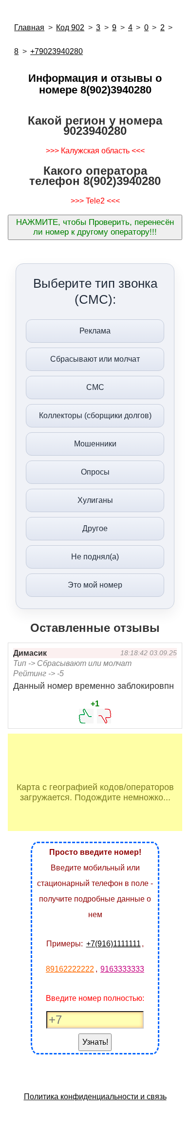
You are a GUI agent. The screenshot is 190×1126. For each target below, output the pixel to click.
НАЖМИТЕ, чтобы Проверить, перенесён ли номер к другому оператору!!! (95, 227)
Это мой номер (95, 585)
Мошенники (95, 444)
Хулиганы (95, 500)
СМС (95, 387)
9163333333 (122, 969)
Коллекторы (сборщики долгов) (95, 415)
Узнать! (95, 1042)
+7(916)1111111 (113, 944)
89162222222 (70, 969)
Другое (95, 528)
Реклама (95, 331)
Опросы (95, 472)
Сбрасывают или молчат (95, 359)
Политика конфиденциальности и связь (95, 1096)
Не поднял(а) (95, 557)
